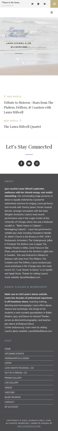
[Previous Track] (32, 4)
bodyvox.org (18, 327)
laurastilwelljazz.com (30, 277)
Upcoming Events (14, 353)
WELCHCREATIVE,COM (29, 426)
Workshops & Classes (17, 358)
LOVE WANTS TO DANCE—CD (19, 368)
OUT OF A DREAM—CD (16, 372)
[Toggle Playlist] (54, 4)
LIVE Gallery (11, 382)
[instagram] (37, 163)
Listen (8, 363)
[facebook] (21, 163)
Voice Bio (10, 392)
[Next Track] (45, 4)
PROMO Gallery (13, 378)
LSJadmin (30, 62)
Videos (8, 387)
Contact (9, 402)
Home (8, 349)
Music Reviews (13, 397)
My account (11, 407)
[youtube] (29, 163)
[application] (41, 4)
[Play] (38, 4)
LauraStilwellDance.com (40, 331)
